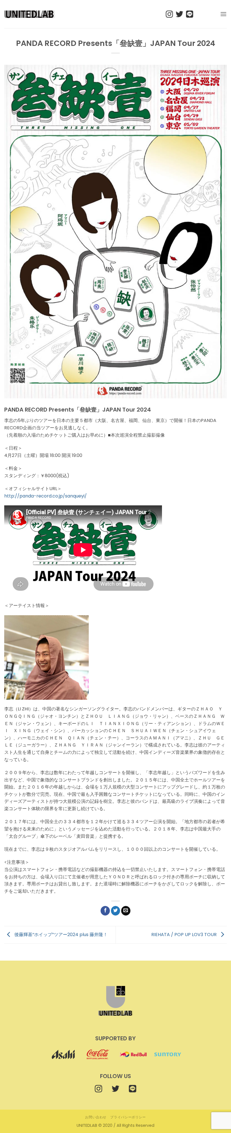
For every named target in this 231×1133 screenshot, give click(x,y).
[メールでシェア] (125, 911)
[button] (223, 14)
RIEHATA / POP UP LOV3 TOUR (184, 934)
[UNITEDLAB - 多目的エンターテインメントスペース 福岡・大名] (29, 14)
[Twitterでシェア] (115, 911)
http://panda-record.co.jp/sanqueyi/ (45, 496)
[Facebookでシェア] (105, 911)
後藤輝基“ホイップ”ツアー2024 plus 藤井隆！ (60, 934)
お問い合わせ (95, 1117)
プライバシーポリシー (128, 1117)
